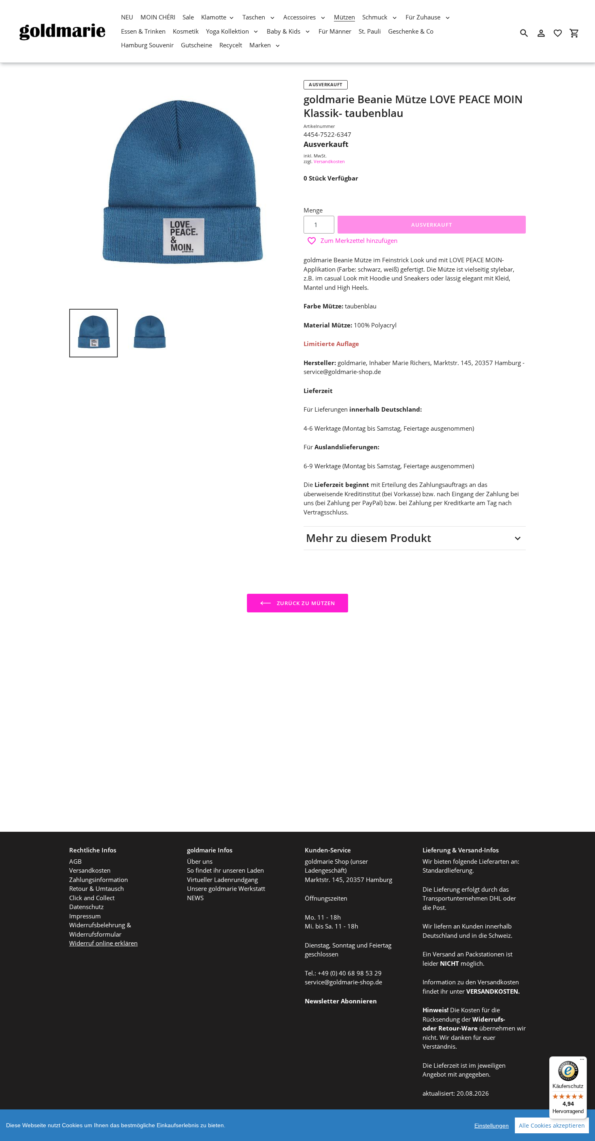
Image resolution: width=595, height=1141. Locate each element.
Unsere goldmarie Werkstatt (226, 888)
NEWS (195, 898)
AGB (75, 861)
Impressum (85, 916)
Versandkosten (329, 161)
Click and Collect (92, 898)
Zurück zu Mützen (305, 603)
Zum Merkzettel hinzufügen (359, 240)
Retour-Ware (458, 1028)
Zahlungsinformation (98, 879)
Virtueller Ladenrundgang (222, 879)
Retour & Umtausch (96, 888)
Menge (313, 210)
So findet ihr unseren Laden (225, 870)
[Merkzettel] (558, 33)
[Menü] (582, 1061)
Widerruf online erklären (103, 943)
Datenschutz (86, 907)
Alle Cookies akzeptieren (552, 1125)
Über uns (199, 861)
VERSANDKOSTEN (492, 991)
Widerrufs (487, 1019)
